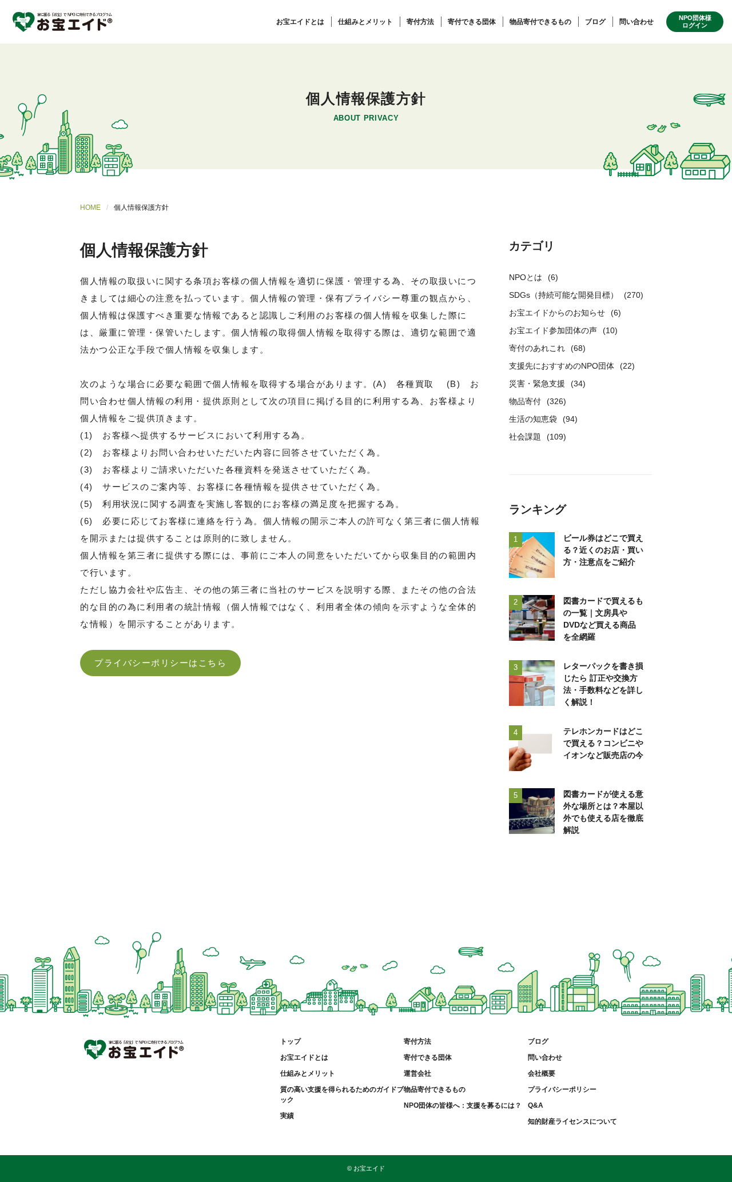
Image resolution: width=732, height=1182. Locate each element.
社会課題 (525, 436)
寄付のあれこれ (537, 348)
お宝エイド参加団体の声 (553, 330)
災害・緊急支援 (537, 383)
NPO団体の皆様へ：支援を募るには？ (463, 1105)
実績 (287, 1116)
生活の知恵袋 (533, 419)
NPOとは (525, 277)
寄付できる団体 (472, 22)
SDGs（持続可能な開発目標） (563, 295)
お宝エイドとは (300, 22)
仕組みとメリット (365, 22)
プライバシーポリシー (562, 1089)
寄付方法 (420, 22)
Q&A (535, 1105)
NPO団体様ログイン (695, 21)
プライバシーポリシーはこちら (160, 663)
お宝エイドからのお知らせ (557, 312)
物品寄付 (525, 401)
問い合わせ (636, 22)
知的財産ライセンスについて (572, 1121)
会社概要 (541, 1073)
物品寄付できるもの (540, 22)
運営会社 (417, 1073)
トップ (290, 1041)
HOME (90, 207)
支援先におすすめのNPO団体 (561, 365)
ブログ (595, 22)
